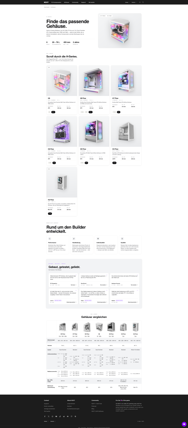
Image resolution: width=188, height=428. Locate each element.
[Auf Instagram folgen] (52, 416)
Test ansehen (103, 285)
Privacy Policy (83, 427)
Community (75, 2)
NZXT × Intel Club (97, 403)
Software (66, 2)
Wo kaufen (92, 2)
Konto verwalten (48, 406)
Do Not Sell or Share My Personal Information (102, 427)
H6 (97, 336)
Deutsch (133, 2)
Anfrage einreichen (49, 408)
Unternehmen (71, 403)
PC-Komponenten (56, 2)
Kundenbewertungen (73, 408)
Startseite (46, 7)
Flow (60, 336)
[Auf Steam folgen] (75, 416)
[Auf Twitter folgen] (48, 416)
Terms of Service (90, 427)
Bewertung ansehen (71, 302)
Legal (79, 427)
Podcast (94, 406)
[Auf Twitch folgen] (71, 416)
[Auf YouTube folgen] (56, 416)
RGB (63, 336)
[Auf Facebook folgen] (45, 416)
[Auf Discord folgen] (67, 416)
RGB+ (65, 336)
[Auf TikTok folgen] (60, 416)
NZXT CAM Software (97, 411)
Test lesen (73, 285)
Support (83, 2)
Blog (93, 408)
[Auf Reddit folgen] (64, 416)
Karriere (69, 406)
